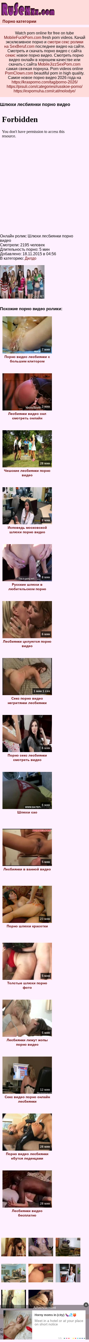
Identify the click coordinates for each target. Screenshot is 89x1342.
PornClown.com (19, 73)
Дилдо (30, 258)
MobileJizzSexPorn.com (59, 64)
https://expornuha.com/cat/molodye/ (44, 91)
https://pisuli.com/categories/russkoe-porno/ (44, 86)
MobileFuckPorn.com (22, 37)
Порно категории (19, 21)
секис (10, 55)
